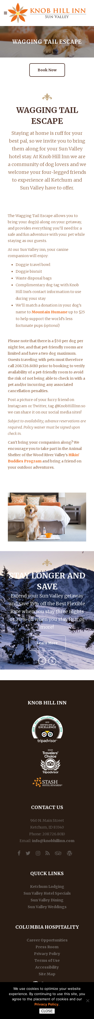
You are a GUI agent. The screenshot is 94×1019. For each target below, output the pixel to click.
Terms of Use (47, 960)
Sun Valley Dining (47, 900)
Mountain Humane (50, 312)
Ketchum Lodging (47, 886)
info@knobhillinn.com (53, 840)
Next (52, 661)
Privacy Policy (47, 953)
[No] (87, 1000)
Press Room (47, 947)
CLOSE (47, 1011)
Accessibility (47, 967)
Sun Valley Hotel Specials (47, 893)
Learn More (47, 643)
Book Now (47, 70)
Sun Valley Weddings (47, 907)
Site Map (47, 974)
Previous (42, 661)
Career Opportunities (47, 940)
